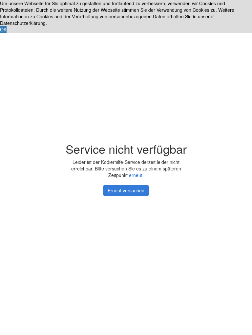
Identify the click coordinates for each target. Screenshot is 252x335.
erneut (135, 175)
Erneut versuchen (126, 190)
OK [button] (3, 29)
